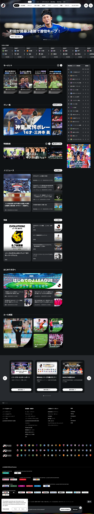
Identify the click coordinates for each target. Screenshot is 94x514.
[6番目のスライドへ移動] (49, 395)
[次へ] (61, 65)
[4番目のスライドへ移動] (50, 39)
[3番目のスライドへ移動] (49, 39)
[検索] (91, 5)
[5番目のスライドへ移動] (48, 395)
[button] (86, 5)
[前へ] (58, 65)
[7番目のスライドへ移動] (50, 395)
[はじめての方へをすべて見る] (33, 281)
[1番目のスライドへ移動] (43, 39)
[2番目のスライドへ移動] (46, 39)
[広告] (78, 156)
